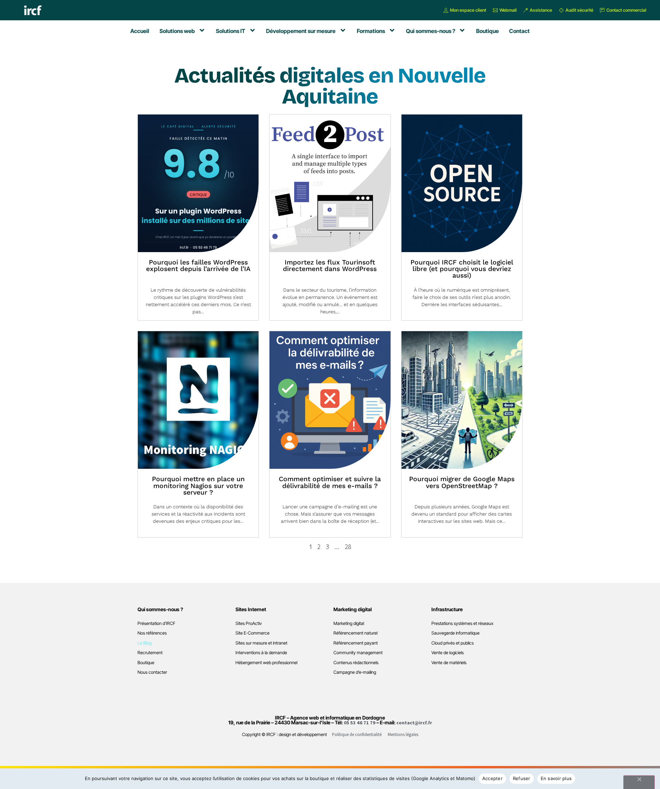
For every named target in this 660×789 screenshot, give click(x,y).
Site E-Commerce (252, 633)
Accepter (492, 778)
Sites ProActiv (248, 623)
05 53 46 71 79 (359, 723)
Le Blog (145, 643)
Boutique (146, 662)
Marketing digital (348, 623)
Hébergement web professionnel (266, 662)
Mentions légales (403, 734)
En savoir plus (556, 778)
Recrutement (150, 652)
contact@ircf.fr (414, 723)
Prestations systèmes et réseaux (462, 623)
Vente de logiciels (447, 652)
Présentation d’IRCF (156, 623)
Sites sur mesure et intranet (261, 643)
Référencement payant (355, 643)
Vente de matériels (448, 662)
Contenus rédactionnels (355, 662)
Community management (358, 652)
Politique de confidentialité (357, 734)
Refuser (521, 778)
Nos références (152, 633)
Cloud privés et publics (452, 643)
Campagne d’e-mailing (354, 672)
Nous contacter (152, 672)
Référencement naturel (355, 633)
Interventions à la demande (261, 652)
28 (348, 546)
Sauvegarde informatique (455, 633)
